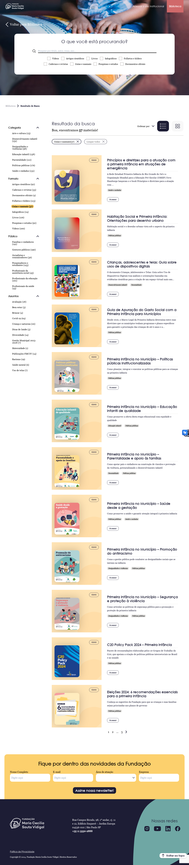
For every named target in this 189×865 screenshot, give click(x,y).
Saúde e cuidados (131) (23, 171)
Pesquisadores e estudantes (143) (20, 264)
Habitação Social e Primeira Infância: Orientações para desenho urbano (137, 218)
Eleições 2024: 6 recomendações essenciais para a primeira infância (142, 694)
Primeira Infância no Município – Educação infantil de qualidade (142, 409)
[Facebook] (177, 828)
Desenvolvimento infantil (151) (24, 140)
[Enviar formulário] (34, 51)
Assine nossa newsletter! (94, 790)
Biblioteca (175, 6)
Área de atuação (104, 771)
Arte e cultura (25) (21, 133)
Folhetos (133, 58)
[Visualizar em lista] (163, 126)
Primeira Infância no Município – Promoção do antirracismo (142, 551)
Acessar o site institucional (148, 6)
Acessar (112, 199)
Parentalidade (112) (21, 160)
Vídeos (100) (18, 228)
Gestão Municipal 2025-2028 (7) (24, 341)
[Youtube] (157, 828)
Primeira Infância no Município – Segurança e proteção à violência (142, 599)
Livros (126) (18, 217)
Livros (94, 58)
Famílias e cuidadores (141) (23, 243)
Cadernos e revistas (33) (24, 190)
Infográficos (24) (20, 212)
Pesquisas (108, 64)
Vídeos (55, 58)
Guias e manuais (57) (22, 206)
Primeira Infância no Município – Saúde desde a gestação (138, 505)
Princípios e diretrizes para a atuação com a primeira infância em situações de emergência (141, 164)
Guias (83, 64)
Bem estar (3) (19, 307)
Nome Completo (19, 771)
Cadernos (58, 64)
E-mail (56, 771)
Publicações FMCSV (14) (24, 353)
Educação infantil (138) (23, 154)
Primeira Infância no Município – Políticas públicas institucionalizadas (140, 361)
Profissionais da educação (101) (24, 279)
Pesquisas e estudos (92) (24, 223)
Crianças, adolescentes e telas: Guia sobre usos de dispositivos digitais (142, 264)
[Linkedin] (168, 828)
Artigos (75, 58)
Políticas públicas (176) (23, 165)
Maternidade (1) (20, 348)
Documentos (135, 64)
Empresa (144, 771)
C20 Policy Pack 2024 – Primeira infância (139, 645)
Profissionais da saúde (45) (23, 287)
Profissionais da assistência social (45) (23, 271)
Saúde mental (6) (20, 365)
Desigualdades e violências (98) (20, 147)
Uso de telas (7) (20, 370)
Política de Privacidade (22, 851)
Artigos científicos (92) (23, 184)
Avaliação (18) (19, 301)
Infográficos (111, 58)
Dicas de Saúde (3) (21, 329)
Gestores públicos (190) (24, 249)
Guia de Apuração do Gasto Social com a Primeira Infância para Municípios (141, 312)
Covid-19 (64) (19, 318)
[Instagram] (147, 828)
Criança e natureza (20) (23, 324)
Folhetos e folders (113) (23, 201)
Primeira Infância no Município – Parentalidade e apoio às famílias (134, 456)
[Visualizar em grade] (177, 126)
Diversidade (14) (20, 335)
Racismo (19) (18, 359)
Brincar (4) (17, 313)
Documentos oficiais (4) (24, 195)
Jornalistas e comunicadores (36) (22, 256)
